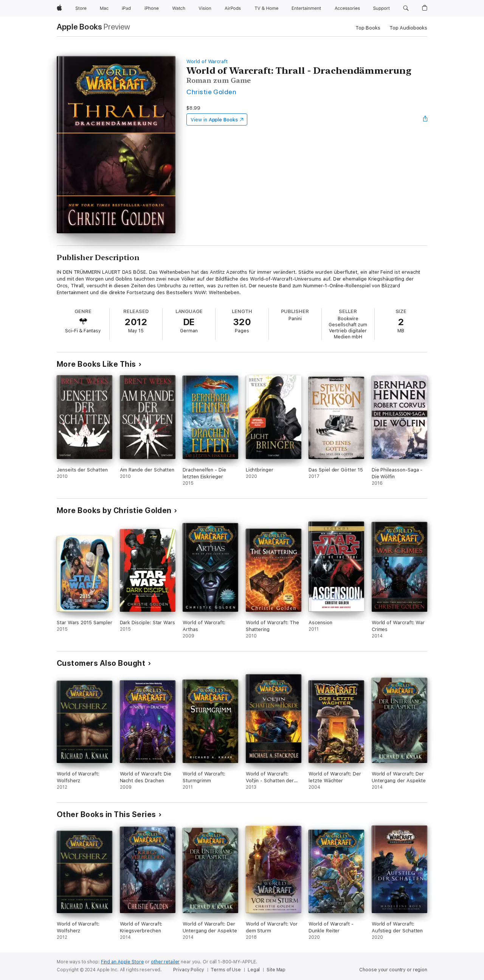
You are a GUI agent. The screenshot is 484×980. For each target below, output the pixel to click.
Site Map (276, 969)
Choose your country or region (393, 969)
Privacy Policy (188, 969)
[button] (406, 8)
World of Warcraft (207, 61)
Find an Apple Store (122, 961)
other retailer (165, 961)
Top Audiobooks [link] (408, 28)
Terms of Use (226, 969)
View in (214, 119)
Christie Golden (211, 92)
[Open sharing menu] (425, 119)
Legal (254, 969)
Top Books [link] (367, 28)
